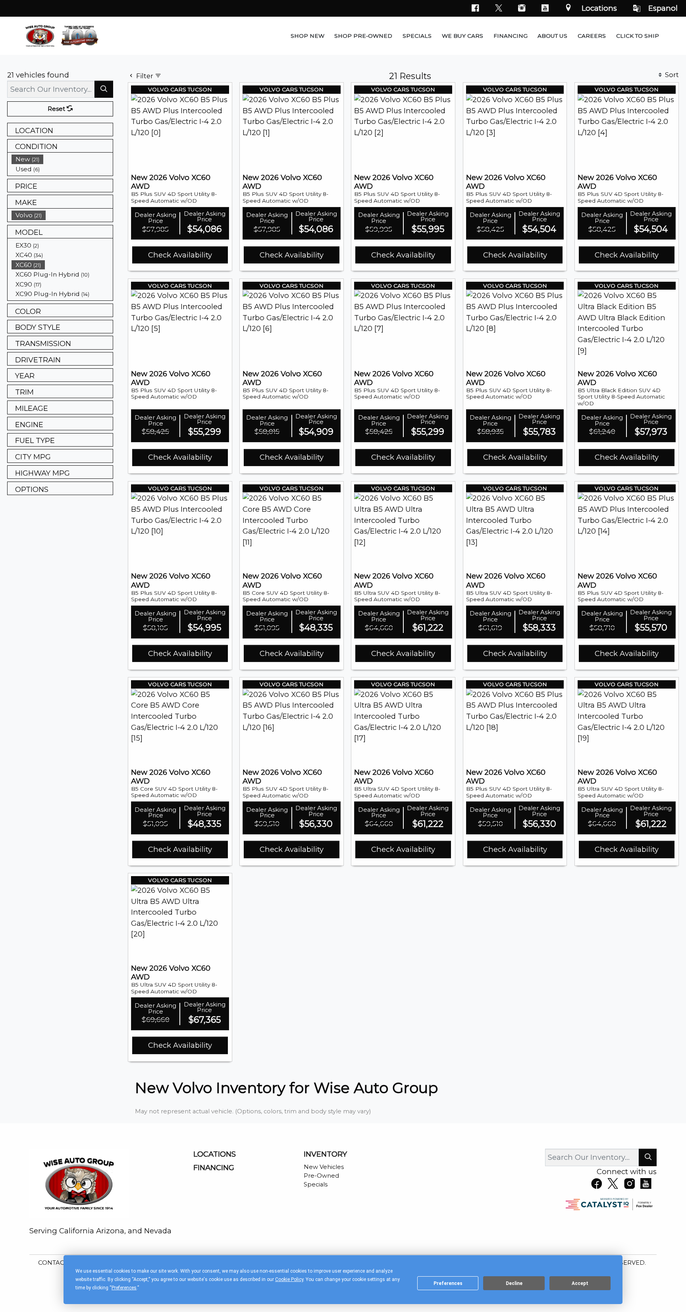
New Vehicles (324, 1167)
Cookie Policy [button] (289, 1279)
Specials (316, 1184)
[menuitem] (62, 159)
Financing (213, 1168)
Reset (57, 108)
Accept (580, 1283)
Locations (599, 8)
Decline (514, 1283)
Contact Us (58, 1262)
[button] (307, 35)
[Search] (103, 89)
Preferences (448, 1283)
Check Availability (180, 254)
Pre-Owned (321, 1175)
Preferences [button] (124, 1288)
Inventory (325, 1154)
